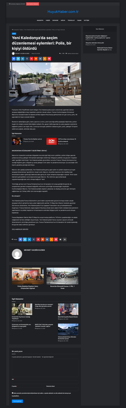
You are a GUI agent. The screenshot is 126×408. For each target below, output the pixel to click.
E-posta (14, 386)
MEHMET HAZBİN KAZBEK (22, 53)
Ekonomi (55, 20)
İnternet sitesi (50, 386)
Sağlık (63, 20)
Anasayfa (40, 20)
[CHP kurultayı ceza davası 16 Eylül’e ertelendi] (51, 141)
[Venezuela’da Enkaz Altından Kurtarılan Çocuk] (68, 329)
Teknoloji (71, 20)
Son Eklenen (100, 29)
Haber (48, 20)
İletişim (86, 20)
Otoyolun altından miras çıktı (95, 43)
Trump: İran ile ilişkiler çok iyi (33, 139)
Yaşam (79, 20)
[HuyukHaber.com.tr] (63, 11)
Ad (13, 379)
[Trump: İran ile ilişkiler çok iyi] (17, 141)
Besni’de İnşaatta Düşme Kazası (68, 317)
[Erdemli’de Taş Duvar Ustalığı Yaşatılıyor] (22, 309)
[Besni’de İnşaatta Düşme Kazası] (68, 309)
